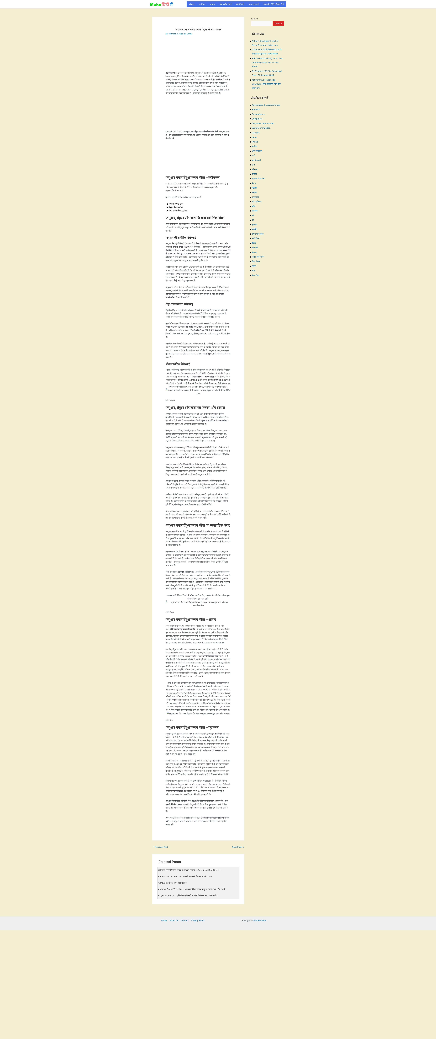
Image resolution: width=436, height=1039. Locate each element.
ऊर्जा (253, 165)
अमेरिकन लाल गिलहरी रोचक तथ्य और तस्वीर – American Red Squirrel (190, 870)
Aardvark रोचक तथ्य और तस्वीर (172, 882)
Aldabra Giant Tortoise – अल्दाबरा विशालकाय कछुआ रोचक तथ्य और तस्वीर (192, 889)
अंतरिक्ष (254, 146)
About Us (173, 920)
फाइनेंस (254, 229)
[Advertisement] (198, 55)
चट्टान (254, 188)
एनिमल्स (255, 169)
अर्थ (253, 155)
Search (254, 19)
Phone (255, 142)
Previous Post (160, 847)
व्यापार (254, 266)
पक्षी (253, 215)
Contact (185, 920)
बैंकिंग (254, 243)
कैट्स (254, 183)
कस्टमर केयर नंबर (258, 178)
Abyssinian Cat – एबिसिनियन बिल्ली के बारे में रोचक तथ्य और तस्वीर (188, 895)
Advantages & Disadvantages (266, 105)
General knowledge (261, 128)
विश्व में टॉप (256, 261)
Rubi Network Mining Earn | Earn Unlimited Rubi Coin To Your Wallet (267, 62)
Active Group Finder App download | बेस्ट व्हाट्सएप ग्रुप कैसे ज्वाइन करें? (266, 84)
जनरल (254, 192)
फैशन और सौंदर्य (226, 4)
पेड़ (253, 220)
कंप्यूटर (212, 4)
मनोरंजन (202, 4)
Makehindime (259, 920)
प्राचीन (254, 224)
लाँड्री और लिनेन (258, 257)
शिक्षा (253, 270)
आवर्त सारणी (256, 160)
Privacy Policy (198, 920)
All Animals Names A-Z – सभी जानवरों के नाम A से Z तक (185, 876)
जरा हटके (255, 197)
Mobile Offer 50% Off (274, 4)
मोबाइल (191, 4)
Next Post (238, 847)
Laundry (256, 132)
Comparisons (258, 114)
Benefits (256, 109)
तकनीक (254, 211)
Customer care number (263, 123)
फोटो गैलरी (240, 4)
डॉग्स (253, 206)
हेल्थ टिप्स (255, 275)
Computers (257, 119)
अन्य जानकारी (254, 4)
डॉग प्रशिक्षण (256, 201)
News (254, 137)
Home (164, 920)
